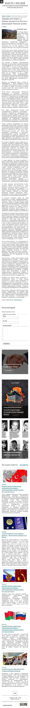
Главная (4, 16)
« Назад (4, 26)
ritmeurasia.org (18, 299)
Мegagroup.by (24, 701)
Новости (8, 16)
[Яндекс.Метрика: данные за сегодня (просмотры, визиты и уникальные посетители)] (7, 705)
